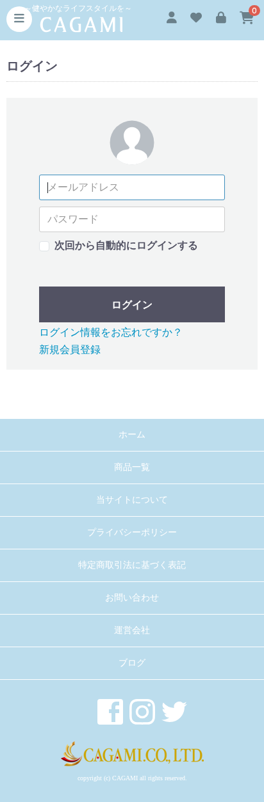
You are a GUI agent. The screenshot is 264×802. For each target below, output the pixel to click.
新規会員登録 (70, 349)
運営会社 (132, 630)
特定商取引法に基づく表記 (132, 565)
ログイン (132, 304)
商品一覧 (132, 467)
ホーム (132, 434)
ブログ (132, 663)
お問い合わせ (132, 597)
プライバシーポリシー (132, 532)
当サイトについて (132, 500)
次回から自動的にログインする (126, 245)
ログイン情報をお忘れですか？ (111, 332)
